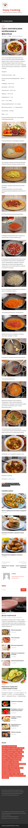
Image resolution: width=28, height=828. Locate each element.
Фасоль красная (6, 486)
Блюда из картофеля (11, 746)
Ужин (12, 773)
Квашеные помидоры (17, 701)
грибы (16, 773)
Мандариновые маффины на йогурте (12, 554)
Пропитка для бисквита (17, 660)
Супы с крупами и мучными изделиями (11, 771)
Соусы (9, 760)
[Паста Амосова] (6, 642)
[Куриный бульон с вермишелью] (6, 729)
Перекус (9, 756)
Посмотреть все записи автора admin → (18, 577)
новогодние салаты (6, 775)
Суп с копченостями (7, 484)
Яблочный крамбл (16, 630)
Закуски (21, 752)
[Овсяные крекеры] (6, 737)
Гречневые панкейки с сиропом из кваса (13, 532)
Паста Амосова (15, 637)
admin (10, 36)
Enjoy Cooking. (12, 10)
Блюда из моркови (6, 748)
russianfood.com (11, 479)
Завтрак (16, 752)
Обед (17, 483)
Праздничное (5, 758)
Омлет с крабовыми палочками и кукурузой (14, 510)
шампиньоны (5, 777)
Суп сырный (12, 767)
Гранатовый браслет (12, 750)
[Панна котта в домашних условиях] (6, 657)
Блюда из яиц (15, 748)
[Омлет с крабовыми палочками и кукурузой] (14, 509)
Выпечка (4, 750)
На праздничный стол (7, 754)
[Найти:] (14, 589)
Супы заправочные (15, 769)
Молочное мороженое (17, 645)
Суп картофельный (6, 763)
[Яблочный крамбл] (6, 634)
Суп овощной (22, 763)
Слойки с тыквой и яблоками (16, 717)
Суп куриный (15, 763)
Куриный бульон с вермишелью (16, 725)
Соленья (4, 684)
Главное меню (8, 21)
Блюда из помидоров (11, 483)
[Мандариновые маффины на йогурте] (14, 553)
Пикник (13, 756)
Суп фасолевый (16, 484)
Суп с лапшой (5, 767)
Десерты (4, 613)
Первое (3, 26)
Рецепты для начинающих (15, 758)
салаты (23, 775)
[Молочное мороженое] (6, 650)
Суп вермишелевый (16, 760)
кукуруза (21, 773)
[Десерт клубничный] (14, 612)
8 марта (4, 746)
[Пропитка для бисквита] (6, 665)
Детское (4, 752)
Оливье (4, 756)
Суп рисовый (5, 765)
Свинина (4, 760)
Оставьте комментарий (17, 36)
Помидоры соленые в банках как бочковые (17, 709)
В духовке (21, 748)
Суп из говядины (6, 761)
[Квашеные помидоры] (6, 706)
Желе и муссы (10, 752)
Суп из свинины (14, 761)
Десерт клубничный (9, 615)
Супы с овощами (6, 773)
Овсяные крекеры (16, 732)
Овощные (19, 754)
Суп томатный (20, 767)
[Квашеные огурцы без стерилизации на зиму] (14, 683)
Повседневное (20, 756)
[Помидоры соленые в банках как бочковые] (6, 714)
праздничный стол (16, 775)
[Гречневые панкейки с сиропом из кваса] (14, 531)
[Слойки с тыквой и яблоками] (6, 721)
